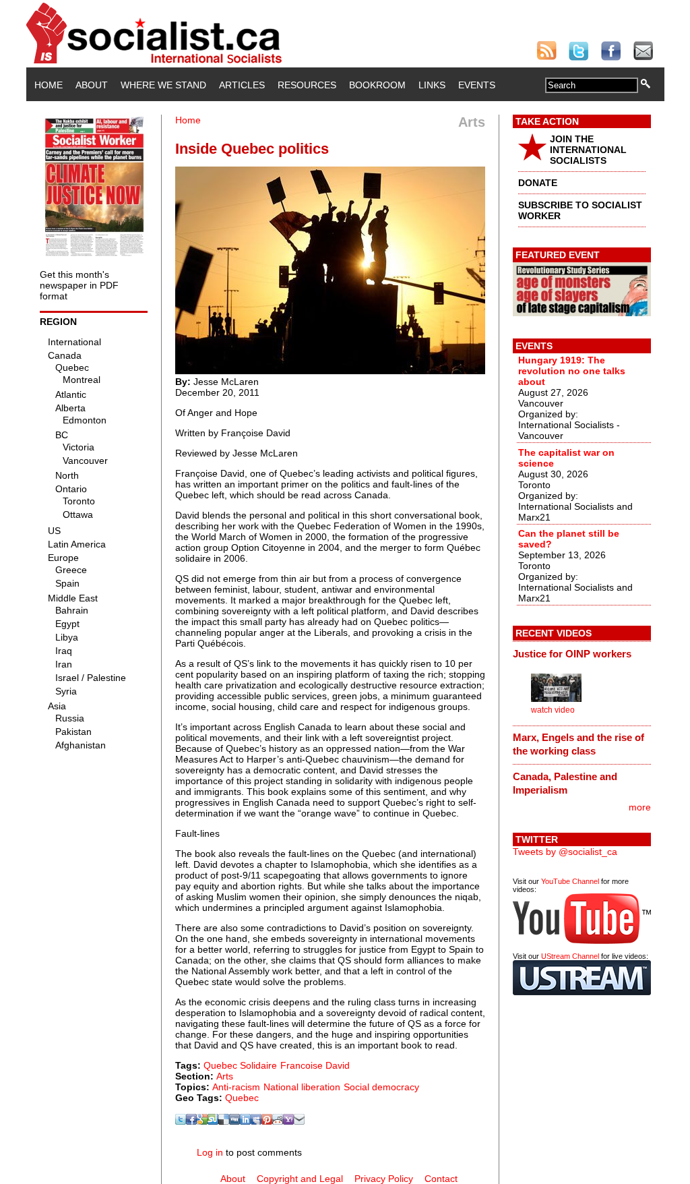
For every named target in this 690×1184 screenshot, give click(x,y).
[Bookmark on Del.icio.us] (223, 1121)
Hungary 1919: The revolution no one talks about (571, 371)
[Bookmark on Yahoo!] (288, 1121)
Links (431, 85)
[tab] (582, 653)
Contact (441, 1178)
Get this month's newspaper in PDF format (79, 285)
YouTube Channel (570, 881)
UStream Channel (570, 956)
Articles (242, 85)
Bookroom (377, 85)
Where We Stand (163, 85)
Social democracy (381, 1087)
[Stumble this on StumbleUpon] (213, 1121)
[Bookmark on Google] (202, 1121)
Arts (224, 1076)
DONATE (537, 182)
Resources (307, 85)
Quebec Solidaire (240, 1065)
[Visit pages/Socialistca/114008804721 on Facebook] (191, 1121)
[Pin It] (266, 1121)
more (640, 807)
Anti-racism (236, 1087)
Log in (210, 1152)
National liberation (301, 1087)
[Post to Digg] (234, 1121)
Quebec (242, 1097)
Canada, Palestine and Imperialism (565, 783)
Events (476, 85)
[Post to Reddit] (277, 1121)
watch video (553, 710)
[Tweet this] (180, 1121)
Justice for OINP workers (572, 653)
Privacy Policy (383, 1178)
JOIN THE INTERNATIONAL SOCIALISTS (588, 150)
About (91, 85)
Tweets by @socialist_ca (565, 851)
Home (48, 85)
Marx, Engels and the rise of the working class (578, 744)
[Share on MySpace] (256, 1121)
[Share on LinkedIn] (245, 1121)
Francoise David (315, 1065)
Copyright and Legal (300, 1178)
